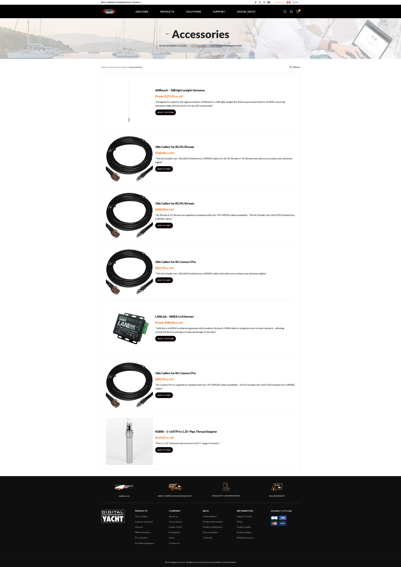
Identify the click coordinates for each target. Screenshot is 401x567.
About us (173, 516)
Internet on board (118, 67)
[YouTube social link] (268, 2)
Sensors (139, 527)
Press (171, 537)
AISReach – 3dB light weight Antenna (180, 90)
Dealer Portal (175, 527)
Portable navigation (144, 543)
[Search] (285, 11)
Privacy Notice (230, 562)
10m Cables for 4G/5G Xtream (174, 203)
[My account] (291, 11)
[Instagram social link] (264, 2)
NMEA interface (143, 532)
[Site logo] (109, 11)
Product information (213, 521)
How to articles (210, 532)
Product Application (212, 527)
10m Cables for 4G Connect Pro (175, 373)
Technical (207, 537)
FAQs (239, 521)
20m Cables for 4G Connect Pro (175, 262)
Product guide (244, 527)
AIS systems (141, 516)
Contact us (279, 2)
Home (104, 67)
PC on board (141, 537)
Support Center (244, 516)
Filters (296, 67)
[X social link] (260, 2)
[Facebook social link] (256, 2)
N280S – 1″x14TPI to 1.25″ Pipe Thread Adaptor (186, 431)
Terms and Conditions (213, 562)
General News (210, 516)
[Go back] (168, 34)
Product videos (244, 532)
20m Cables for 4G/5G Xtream (174, 147)
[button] (164, 169)
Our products (175, 521)
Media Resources (245, 537)
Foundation (174, 532)
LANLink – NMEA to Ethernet (174, 316)
